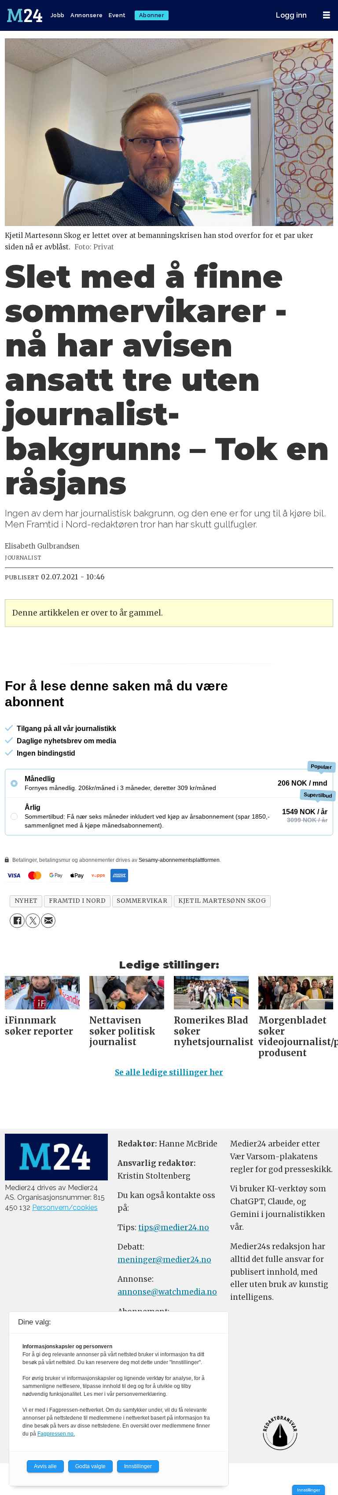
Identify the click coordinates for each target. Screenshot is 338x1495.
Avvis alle (45, 1466)
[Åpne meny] (326, 15)
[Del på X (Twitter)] (33, 920)
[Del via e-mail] (48, 920)
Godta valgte (90, 1466)
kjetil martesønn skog (222, 901)
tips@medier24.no (173, 1227)
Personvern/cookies (65, 1207)
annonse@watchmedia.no (167, 1292)
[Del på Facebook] (17, 920)
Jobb (58, 15)
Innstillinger (308, 1490)
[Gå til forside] (25, 15)
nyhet (26, 901)
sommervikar (142, 901)
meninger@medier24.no (164, 1260)
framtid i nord (77, 901)
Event (117, 15)
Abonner (152, 15)
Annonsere (86, 15)
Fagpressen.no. (56, 1434)
